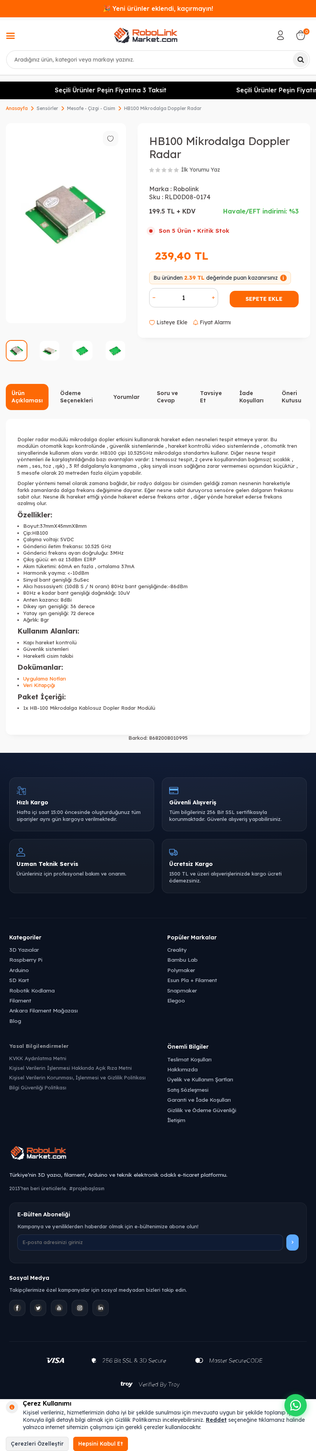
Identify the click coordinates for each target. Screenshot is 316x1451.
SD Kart (19, 980)
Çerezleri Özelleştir (37, 1443)
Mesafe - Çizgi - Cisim (91, 108)
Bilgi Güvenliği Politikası (37, 1087)
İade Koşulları (251, 397)
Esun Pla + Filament (192, 980)
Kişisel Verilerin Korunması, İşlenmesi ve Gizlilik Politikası (77, 1077)
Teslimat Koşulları (189, 1059)
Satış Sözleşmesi (187, 1089)
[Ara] (300, 59)
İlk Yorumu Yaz (200, 169)
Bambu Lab (182, 959)
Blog (15, 1020)
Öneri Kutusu (291, 397)
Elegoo (176, 1000)
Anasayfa (17, 108)
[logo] (145, 35)
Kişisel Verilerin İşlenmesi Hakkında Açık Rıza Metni (70, 1068)
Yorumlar (126, 397)
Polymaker (181, 970)
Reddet (216, 1419)
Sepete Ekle (263, 298)
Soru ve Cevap (167, 397)
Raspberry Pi (25, 959)
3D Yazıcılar (24, 949)
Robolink (186, 189)
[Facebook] (17, 1308)
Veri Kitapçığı (39, 685)
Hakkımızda (182, 1069)
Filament (20, 1000)
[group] (66, 223)
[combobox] (158, 59)
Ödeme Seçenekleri (76, 397)
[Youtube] (59, 1308)
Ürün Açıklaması (27, 397)
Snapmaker (182, 990)
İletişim (176, 1120)
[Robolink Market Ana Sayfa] (158, 1154)
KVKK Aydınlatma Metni (37, 1058)
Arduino (19, 970)
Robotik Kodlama (32, 990)
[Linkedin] (100, 1308)
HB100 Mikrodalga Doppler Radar (163, 108)
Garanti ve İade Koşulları (199, 1099)
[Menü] (10, 36)
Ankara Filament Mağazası (43, 1010)
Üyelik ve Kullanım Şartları (200, 1079)
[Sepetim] (300, 35)
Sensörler (47, 108)
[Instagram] (80, 1308)
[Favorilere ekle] (110, 138)
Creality (177, 949)
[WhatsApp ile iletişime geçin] (295, 1405)
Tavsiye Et (211, 397)
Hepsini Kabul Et (100, 1443)
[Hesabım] (280, 35)
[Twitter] (38, 1308)
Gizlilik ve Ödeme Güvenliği (201, 1110)
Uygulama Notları (44, 678)
